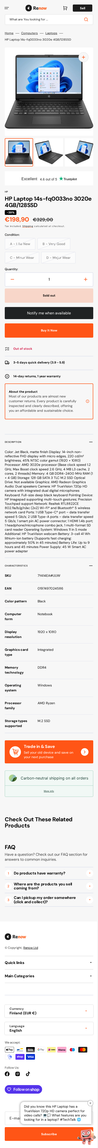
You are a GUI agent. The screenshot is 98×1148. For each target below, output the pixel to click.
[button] (6, 8)
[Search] (83, 19)
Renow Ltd (30, 958)
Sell (79, 8)
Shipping (27, 226)
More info (47, 801)
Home (9, 33)
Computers (29, 33)
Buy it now (47, 330)
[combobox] (47, 19)
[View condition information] (84, 403)
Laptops (51, 33)
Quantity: (11, 269)
